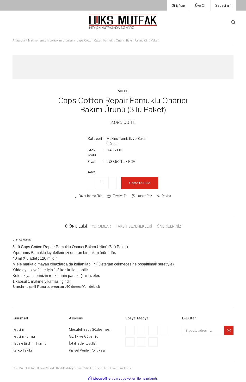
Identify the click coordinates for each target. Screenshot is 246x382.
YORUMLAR (101, 226)
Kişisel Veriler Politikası (87, 350)
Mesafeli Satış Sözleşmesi (90, 329)
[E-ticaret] (122, 378)
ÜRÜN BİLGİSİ (76, 226)
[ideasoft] (97, 378)
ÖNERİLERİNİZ (169, 226)
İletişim (18, 329)
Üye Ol (200, 5)
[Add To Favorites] (88, 196)
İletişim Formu (23, 336)
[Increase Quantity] (112, 183)
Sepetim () (223, 5)
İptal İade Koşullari (83, 343)
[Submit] (229, 330)
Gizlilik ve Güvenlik (83, 336)
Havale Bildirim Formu (29, 343)
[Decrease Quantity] (92, 183)
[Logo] (123, 22)
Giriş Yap (178, 5)
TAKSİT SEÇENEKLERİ (134, 226)
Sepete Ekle (140, 183)
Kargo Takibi (22, 350)
